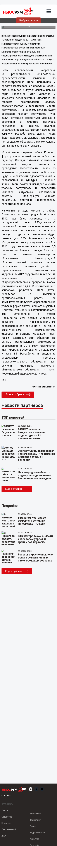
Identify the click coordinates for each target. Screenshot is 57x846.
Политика (6, 823)
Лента (5, 810)
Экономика (35, 813)
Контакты (6, 795)
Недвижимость (37, 832)
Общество (7, 817)
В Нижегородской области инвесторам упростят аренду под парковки (35, 539)
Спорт (33, 826)
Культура (34, 839)
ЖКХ (4, 836)
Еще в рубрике (14, 394)
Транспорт (35, 820)
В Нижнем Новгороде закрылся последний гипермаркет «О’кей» (32, 520)
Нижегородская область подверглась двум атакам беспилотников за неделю (35, 475)
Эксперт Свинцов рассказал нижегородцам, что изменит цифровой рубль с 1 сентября (36, 455)
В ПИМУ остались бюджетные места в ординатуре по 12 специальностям (31, 434)
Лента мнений (9, 829)
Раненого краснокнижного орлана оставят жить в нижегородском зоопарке (35, 557)
